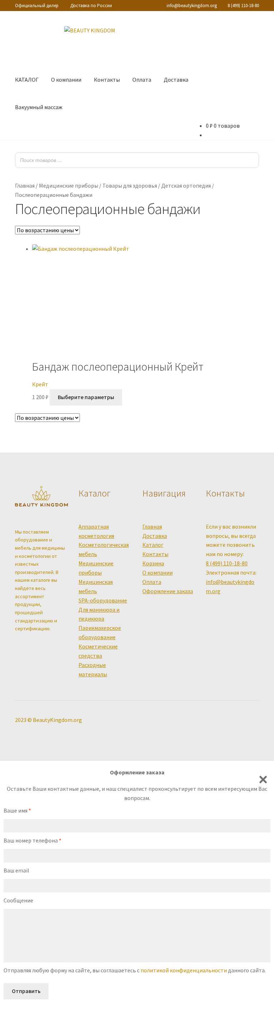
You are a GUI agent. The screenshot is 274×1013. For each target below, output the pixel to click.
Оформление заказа (167, 591)
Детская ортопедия (186, 185)
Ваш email (16, 870)
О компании (66, 79)
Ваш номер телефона (32, 840)
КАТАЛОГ (27, 79)
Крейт (40, 384)
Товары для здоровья (129, 185)
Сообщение (18, 900)
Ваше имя (17, 810)
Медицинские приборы (68, 185)
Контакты (107, 79)
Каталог (152, 544)
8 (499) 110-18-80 (243, 5)
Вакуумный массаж (38, 107)
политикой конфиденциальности (184, 970)
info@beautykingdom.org (192, 5)
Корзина (153, 563)
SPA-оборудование (102, 600)
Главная (25, 185)
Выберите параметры (86, 397)
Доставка (176, 79)
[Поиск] (251, 160)
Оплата (141, 79)
